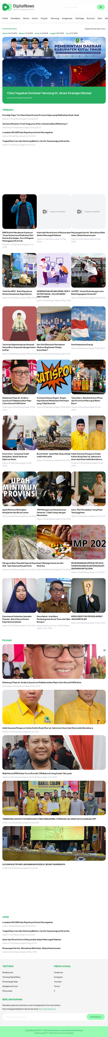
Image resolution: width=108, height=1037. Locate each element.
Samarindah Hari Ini (9, 29)
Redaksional (7, 972)
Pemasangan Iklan (10, 981)
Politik (5, 18)
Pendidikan (15, 18)
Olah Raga (79, 18)
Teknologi (54, 18)
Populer (44, 18)
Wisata (26, 18)
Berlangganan (95, 1017)
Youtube (58, 981)
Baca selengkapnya (47, 1009)
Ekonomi (91, 18)
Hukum (35, 18)
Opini (99, 18)
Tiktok (57, 986)
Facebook (58, 972)
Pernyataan (7, 991)
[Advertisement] (54, 171)
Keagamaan (67, 18)
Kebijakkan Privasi (10, 986)
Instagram (58, 977)
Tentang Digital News (11, 977)
